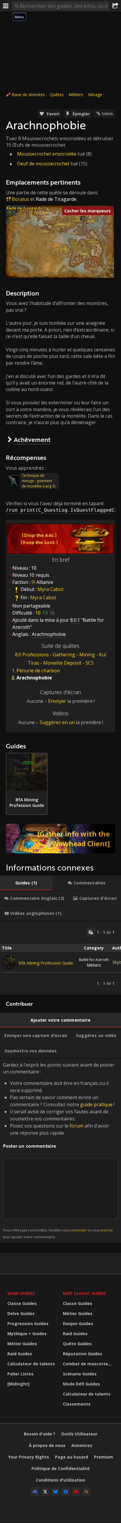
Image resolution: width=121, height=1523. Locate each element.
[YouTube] (76, 1491)
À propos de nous (47, 1445)
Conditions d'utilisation (60, 1480)
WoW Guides (21, 1293)
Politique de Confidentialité (60, 1468)
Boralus (20, 199)
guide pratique (96, 1104)
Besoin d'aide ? (39, 1434)
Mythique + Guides (27, 1333)
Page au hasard (71, 1457)
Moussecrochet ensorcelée (46, 154)
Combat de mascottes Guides (89, 1364)
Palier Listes (20, 1374)
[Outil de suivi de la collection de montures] (60, 838)
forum (76, 1126)
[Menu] (6, 6)
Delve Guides (21, 1313)
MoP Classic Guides (84, 1293)
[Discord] (35, 1491)
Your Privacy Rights (28, 1457)
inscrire (107, 1230)
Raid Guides (19, 1353)
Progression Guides (27, 1323)
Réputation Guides (82, 1353)
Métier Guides (22, 1343)
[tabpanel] (60, 957)
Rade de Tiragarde (56, 199)
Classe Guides (22, 1303)
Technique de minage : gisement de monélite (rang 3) (38, 481)
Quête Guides (77, 1343)
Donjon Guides (78, 1323)
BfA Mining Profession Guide (46, 963)
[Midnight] (18, 1384)
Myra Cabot (50, 589)
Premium (103, 1457)
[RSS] (86, 1491)
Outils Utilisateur (79, 1434)
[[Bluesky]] (55, 1491)
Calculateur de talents (31, 1364)
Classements (76, 1404)
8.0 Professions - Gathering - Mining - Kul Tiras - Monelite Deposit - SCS (60, 658)
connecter (78, 1230)
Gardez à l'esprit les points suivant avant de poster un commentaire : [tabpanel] (59, 1150)
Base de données (28, 94)
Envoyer (57, 701)
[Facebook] (65, 1491)
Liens (107, 113)
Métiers (76, 94)
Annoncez (81, 1445)
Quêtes (57, 94)
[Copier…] (90, 932)
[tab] (26, 883)
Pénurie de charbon (38, 670)
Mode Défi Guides (81, 1384)
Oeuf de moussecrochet (43, 163)
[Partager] (115, 6)
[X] (45, 1491)
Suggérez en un (57, 722)
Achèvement (32, 439)
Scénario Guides (80, 1374)
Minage (95, 94)
